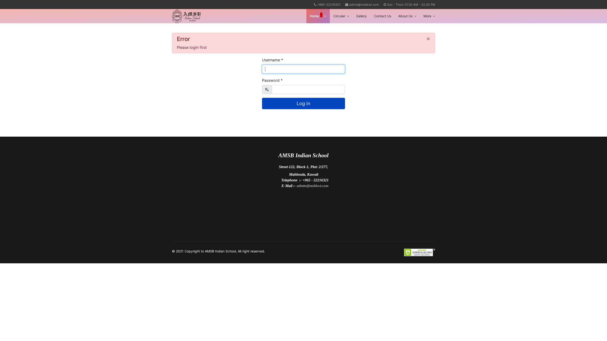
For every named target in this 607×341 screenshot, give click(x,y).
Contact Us (382, 16)
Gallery (361, 16)
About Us (405, 16)
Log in (303, 103)
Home (314, 16)
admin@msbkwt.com (364, 4)
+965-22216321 (328, 4)
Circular (339, 16)
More (427, 16)
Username (272, 60)
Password (272, 80)
